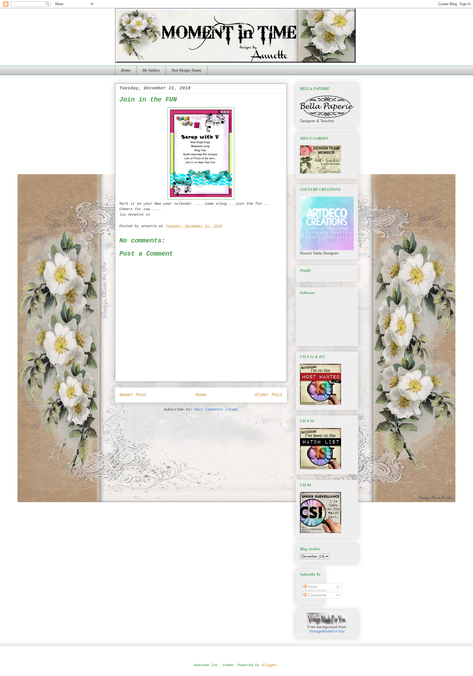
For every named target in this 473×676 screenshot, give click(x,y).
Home (126, 70)
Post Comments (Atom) (216, 409)
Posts (312, 586)
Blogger (269, 665)
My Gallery (151, 70)
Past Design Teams (186, 70)
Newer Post (133, 394)
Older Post (268, 394)
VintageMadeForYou (327, 631)
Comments (317, 595)
